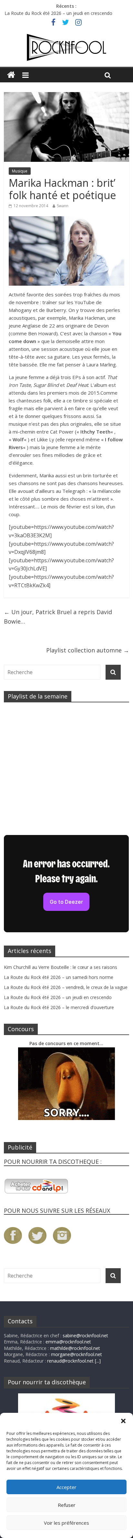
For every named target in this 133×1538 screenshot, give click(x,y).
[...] (98, 1361)
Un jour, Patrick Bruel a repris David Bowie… (58, 616)
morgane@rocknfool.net (76, 1354)
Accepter (66, 1487)
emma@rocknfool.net (68, 1342)
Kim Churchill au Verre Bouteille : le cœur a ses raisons (60, 967)
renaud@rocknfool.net (70, 1361)
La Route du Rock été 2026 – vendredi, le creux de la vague (66, 987)
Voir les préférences (66, 1523)
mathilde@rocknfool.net (75, 1348)
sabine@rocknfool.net (85, 1335)
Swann (62, 206)
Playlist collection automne (87, 650)
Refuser (67, 1505)
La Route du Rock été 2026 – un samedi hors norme (58, 977)
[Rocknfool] (66, 47)
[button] (123, 1421)
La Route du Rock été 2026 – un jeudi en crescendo (58, 13)
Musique (19, 171)
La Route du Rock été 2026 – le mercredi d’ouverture (59, 1007)
